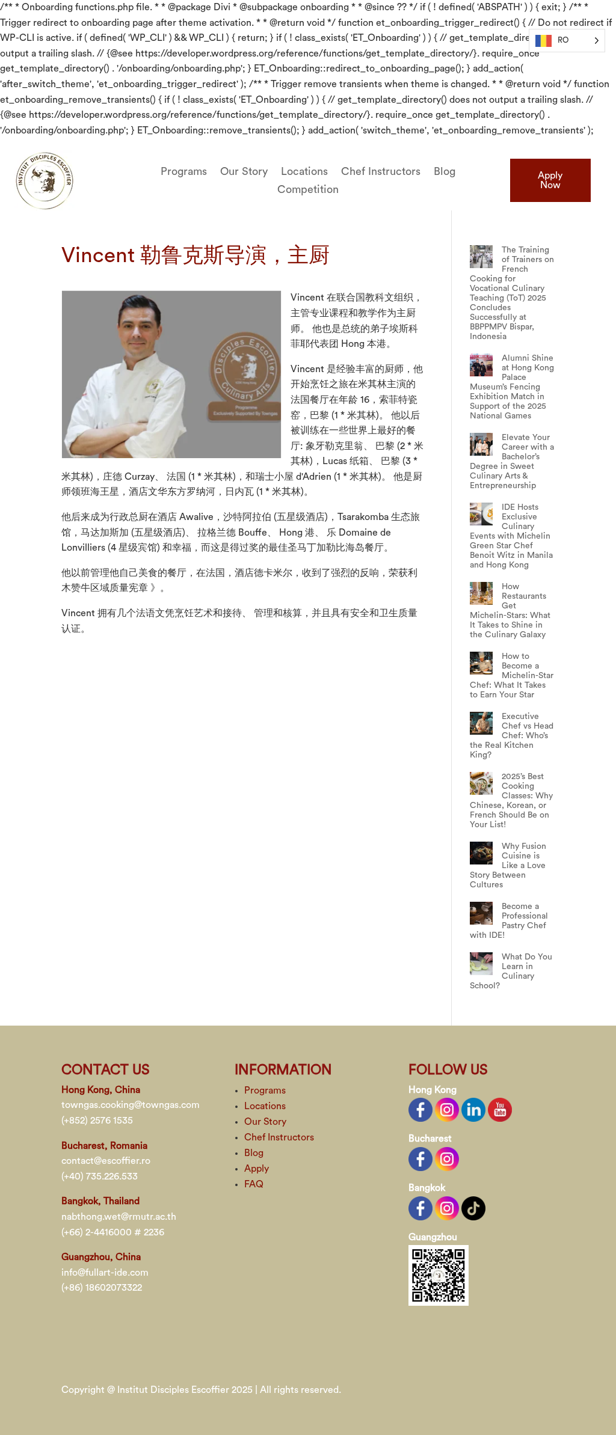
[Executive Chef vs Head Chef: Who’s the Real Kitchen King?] (481, 723)
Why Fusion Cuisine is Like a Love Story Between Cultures (508, 865)
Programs (184, 172)
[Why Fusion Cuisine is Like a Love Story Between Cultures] (481, 853)
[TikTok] (473, 1207)
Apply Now (550, 180)
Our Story (244, 172)
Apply (256, 1168)
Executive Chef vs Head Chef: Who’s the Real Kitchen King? (511, 735)
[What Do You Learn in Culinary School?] (481, 963)
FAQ (253, 1184)
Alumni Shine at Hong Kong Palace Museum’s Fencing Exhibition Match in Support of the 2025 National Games (512, 387)
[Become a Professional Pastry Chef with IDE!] (481, 913)
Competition (308, 190)
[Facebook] (420, 1109)
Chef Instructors (380, 172)
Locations (304, 172)
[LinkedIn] (473, 1109)
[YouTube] (500, 1109)
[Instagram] (447, 1109)
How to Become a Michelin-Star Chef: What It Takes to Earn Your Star (511, 675)
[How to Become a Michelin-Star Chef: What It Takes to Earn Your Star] (481, 663)
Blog (444, 172)
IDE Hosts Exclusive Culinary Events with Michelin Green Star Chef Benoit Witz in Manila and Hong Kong (511, 536)
